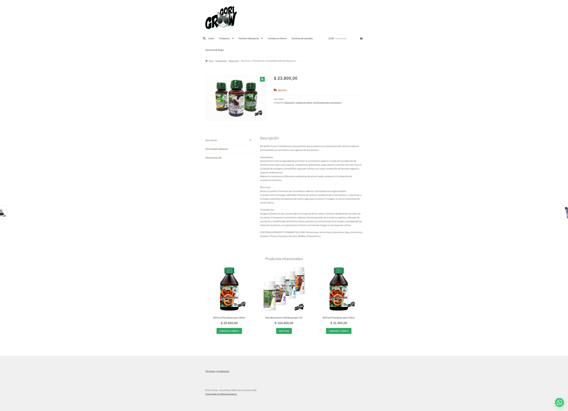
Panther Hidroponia (249, 38)
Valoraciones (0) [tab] (213, 157)
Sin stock (284, 331)
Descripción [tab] (211, 140)
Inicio (211, 38)
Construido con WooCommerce (221, 393)
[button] (262, 79)
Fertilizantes (221, 60)
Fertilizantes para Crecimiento (327, 102)
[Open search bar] (204, 38)
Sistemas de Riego (214, 49)
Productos (224, 38)
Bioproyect (234, 60)
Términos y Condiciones (217, 371)
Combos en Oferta (277, 38)
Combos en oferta (304, 102)
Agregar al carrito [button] (229, 331)
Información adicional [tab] (216, 148)
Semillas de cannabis (302, 38)
